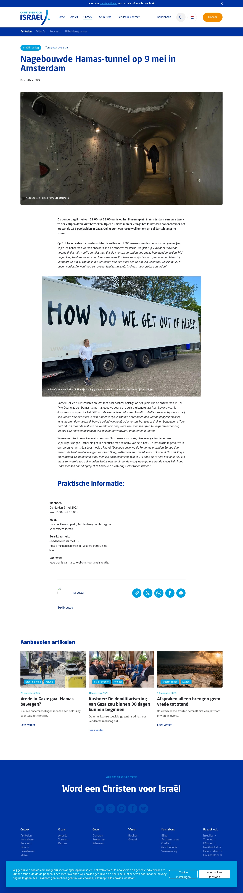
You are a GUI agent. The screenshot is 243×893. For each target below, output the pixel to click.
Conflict (166, 843)
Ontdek (87, 17)
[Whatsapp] (121, 808)
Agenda (62, 835)
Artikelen (26, 31)
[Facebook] (132, 808)
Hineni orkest (211, 851)
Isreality (208, 835)
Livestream (27, 851)
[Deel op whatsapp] (158, 593)
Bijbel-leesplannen (76, 31)
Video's (40, 31)
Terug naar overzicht (56, 48)
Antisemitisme (170, 839)
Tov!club (208, 839)
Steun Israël (105, 17)
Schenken (98, 843)
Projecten (99, 839)
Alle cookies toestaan (214, 874)
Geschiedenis (169, 847)
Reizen (62, 843)
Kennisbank (164, 17)
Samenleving (169, 851)
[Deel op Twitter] (147, 593)
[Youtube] (99, 808)
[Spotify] (143, 808)
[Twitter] (110, 808)
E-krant (132, 839)
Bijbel (164, 835)
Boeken (133, 835)
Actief (74, 17)
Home (61, 17)
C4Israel (208, 843)
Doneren (98, 835)
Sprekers (63, 839)
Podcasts (55, 31)
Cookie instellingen (183, 874)
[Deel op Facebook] (170, 593)
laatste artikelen (108, 3)
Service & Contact (129, 17)
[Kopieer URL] (136, 593)
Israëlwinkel (210, 847)
